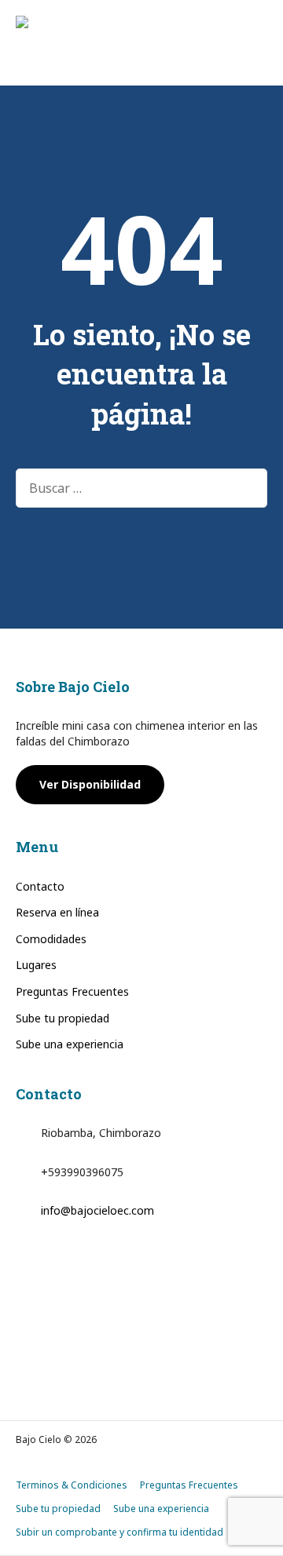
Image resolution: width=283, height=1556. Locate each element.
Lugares (36, 964)
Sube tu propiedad (62, 1018)
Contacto (40, 886)
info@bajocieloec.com (97, 1210)
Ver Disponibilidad (90, 784)
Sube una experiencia (69, 1044)
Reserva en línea (57, 912)
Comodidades (51, 938)
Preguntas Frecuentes (72, 991)
